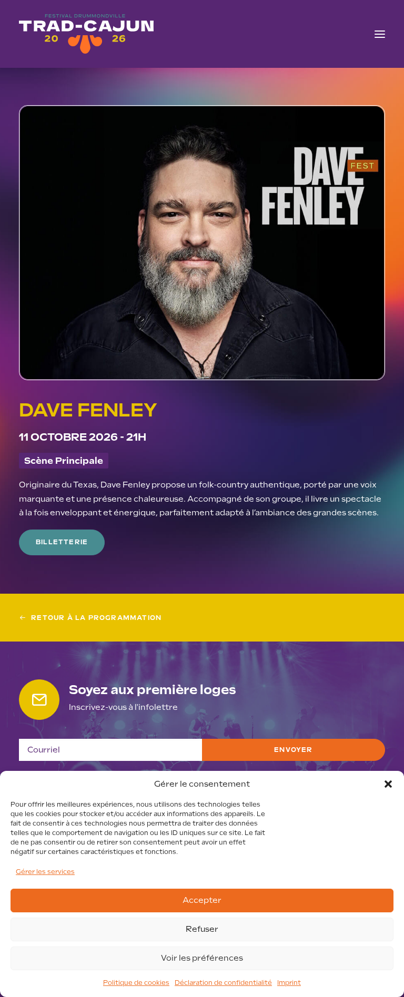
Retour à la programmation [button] (96, 618)
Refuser (202, 929)
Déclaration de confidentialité (223, 982)
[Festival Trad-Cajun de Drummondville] (86, 34)
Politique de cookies (136, 982)
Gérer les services (45, 872)
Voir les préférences (202, 958)
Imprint (289, 982)
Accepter (202, 900)
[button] (388, 784)
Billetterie (62, 542)
